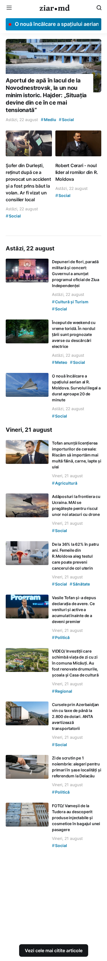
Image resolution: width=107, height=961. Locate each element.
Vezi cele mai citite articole (53, 950)
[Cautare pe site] (99, 7)
